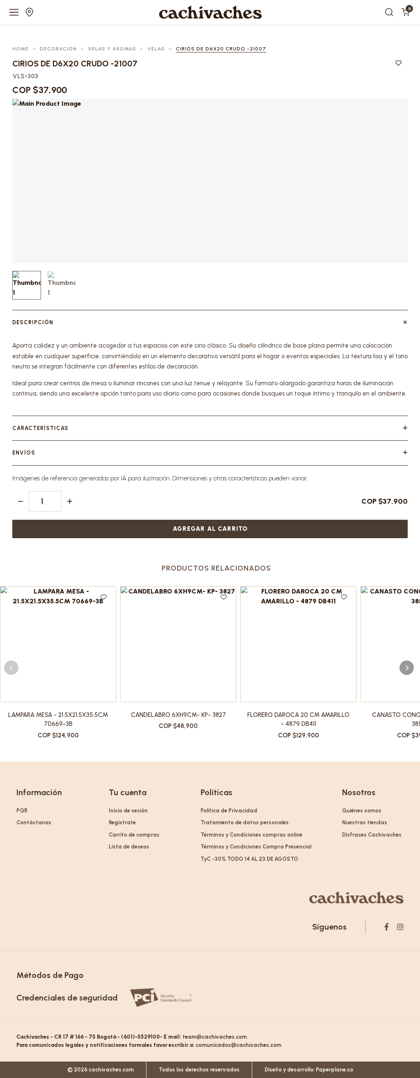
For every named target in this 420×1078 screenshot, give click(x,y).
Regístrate (122, 822)
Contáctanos (33, 822)
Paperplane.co (334, 1070)
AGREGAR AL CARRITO (210, 528)
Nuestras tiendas (30, 12)
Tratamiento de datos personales (245, 822)
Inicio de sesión (128, 810)
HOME (20, 49)
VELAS (156, 49)
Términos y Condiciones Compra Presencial (256, 847)
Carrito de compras (134, 835)
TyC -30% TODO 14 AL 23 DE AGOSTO (249, 859)
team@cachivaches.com (215, 1037)
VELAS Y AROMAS (112, 49)
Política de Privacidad (229, 810)
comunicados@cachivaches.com (238, 1045)
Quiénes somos (361, 810)
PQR (21, 810)
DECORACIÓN (58, 49)
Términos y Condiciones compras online (251, 835)
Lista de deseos (129, 847)
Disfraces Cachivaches (372, 835)
